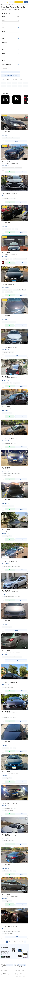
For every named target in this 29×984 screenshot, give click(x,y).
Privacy (16, 968)
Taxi (3, 291)
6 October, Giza (6, 870)
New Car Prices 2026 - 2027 (10, 75)
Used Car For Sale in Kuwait (20, 972)
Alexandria (5, 168)
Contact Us (17, 965)
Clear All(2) (16, 9)
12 (22, 941)
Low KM (6, 291)
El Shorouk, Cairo (7, 443)
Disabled (11, 291)
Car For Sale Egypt (4, 972)
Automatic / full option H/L (21, 259)
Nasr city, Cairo (6, 259)
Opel (15, 137)
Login (26, 2)
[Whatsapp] (10, 172)
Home (16, 963)
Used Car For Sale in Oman (20, 976)
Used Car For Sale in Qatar (20, 974)
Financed (24, 289)
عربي (12, 2)
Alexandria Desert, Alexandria (9, 596)
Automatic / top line (18, 168)
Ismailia (5, 687)
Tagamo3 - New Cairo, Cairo (8, 137)
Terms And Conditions (19, 966)
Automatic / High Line (17, 289)
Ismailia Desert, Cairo (7, 228)
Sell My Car (19, 2)
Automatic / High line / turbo (8, 810)
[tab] (3, 79)
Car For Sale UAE (4, 973)
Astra (18, 137)
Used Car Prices (10, 72)
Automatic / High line (6, 475)
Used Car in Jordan (18, 973)
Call (17, 141)
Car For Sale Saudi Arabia (6, 974)
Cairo (4, 289)
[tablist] (14, 79)
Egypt (9, 965)
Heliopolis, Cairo (6, 198)
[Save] (26, 116)
